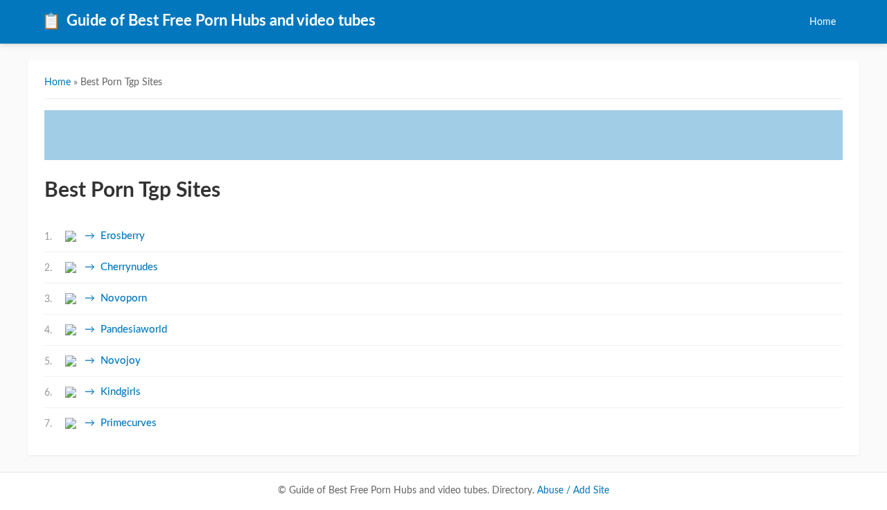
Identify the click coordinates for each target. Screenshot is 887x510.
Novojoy (120, 360)
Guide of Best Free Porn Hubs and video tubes (209, 21)
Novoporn (123, 298)
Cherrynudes (129, 267)
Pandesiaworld (133, 329)
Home (822, 22)
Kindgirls (120, 392)
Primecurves (128, 423)
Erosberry (122, 236)
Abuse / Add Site (573, 490)
